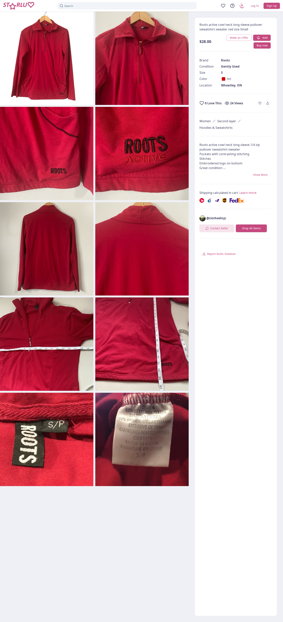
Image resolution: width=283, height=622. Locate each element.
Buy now (262, 45)
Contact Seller (219, 228)
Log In (255, 6)
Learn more (247, 193)
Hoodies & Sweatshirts (216, 128)
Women (205, 121)
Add (265, 37)
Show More (260, 175)
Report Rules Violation (221, 254)
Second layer (226, 121)
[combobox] (127, 5)
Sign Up (272, 6)
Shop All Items (251, 228)
